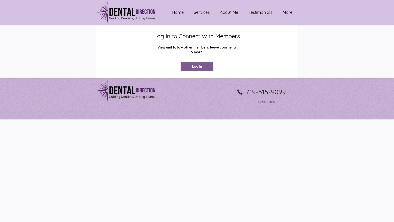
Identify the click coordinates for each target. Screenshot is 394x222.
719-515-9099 (266, 92)
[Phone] (240, 92)
